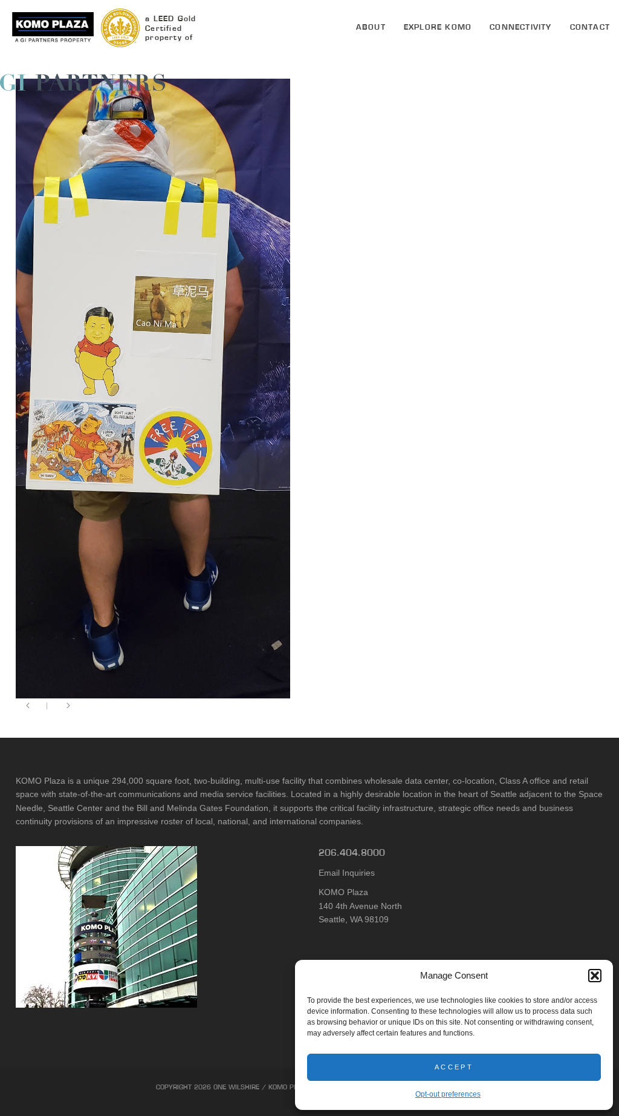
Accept (454, 1067)
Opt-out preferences (448, 1094)
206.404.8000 (352, 852)
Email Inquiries (347, 873)
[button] (595, 976)
